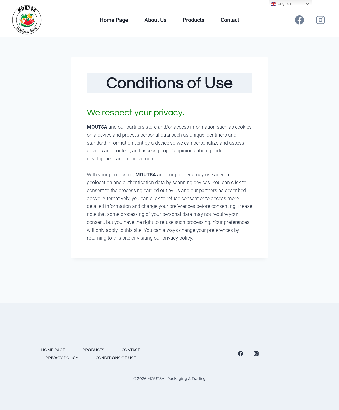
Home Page (114, 20)
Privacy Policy (61, 357)
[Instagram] (320, 20)
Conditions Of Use (116, 357)
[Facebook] (299, 20)
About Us (155, 20)
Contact (230, 20)
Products (193, 20)
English (283, 3)
